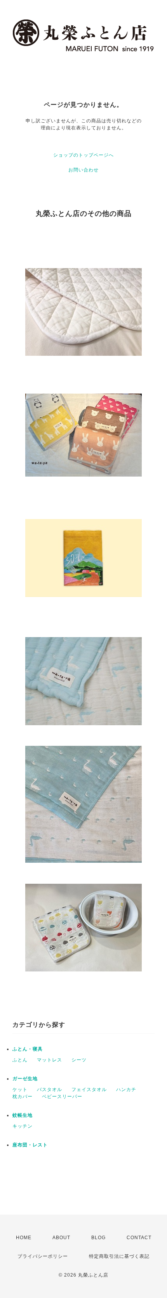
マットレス (49, 1060)
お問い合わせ (83, 170)
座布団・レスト (30, 1145)
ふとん (20, 1060)
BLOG (98, 1237)
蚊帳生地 (22, 1115)
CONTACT (139, 1237)
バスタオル (49, 1089)
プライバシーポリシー (42, 1256)
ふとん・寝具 (27, 1049)
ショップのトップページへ (83, 155)
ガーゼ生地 (25, 1078)
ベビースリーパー (62, 1096)
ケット (20, 1089)
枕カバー (22, 1096)
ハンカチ (126, 1089)
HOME (23, 1237)
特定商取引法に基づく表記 (119, 1256)
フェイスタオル (89, 1089)
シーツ (79, 1060)
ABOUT (61, 1237)
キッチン (22, 1126)
